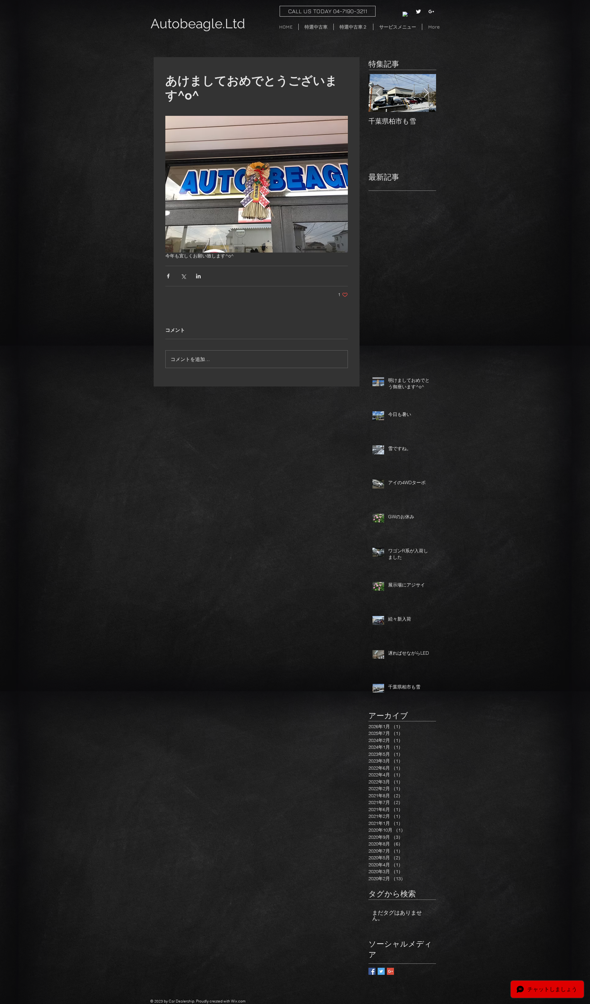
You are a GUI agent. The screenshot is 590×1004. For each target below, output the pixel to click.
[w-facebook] (405, 15)
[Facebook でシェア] (168, 276)
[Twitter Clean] (418, 11)
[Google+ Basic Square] (390, 971)
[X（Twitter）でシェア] (183, 276)
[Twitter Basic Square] (381, 971)
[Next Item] (426, 93)
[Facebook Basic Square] (372, 971)
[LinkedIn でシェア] (198, 276)
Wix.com (238, 1001)
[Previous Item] (378, 93)
